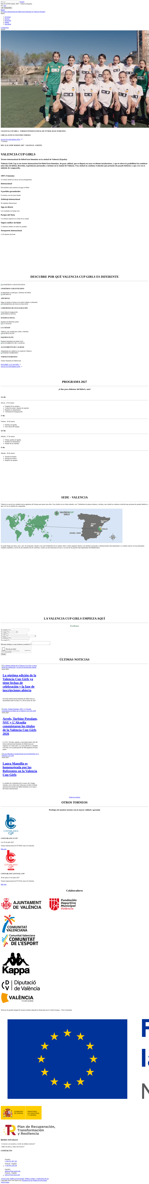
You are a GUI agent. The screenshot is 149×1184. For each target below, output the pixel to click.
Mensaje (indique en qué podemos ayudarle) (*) (16, 644)
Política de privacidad (17, 1178)
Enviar (3, 654)
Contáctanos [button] (5, 27)
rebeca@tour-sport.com (12, 1175)
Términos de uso (27, 1180)
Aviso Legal (5, 1178)
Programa (8, 20)
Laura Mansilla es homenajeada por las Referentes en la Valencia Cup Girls (20, 769)
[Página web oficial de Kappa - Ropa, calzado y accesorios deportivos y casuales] (16, 976)
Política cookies (30, 1178)
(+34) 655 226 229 (11, 1165)
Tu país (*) (4, 636)
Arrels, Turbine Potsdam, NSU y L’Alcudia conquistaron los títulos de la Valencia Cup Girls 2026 (20, 726)
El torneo (8, 17)
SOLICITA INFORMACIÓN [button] (11, 139)
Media (7, 22)
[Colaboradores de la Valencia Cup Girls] (39, 911)
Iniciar (3, 10)
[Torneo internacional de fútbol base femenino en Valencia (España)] (23, 12)
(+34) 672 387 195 (11, 1161)
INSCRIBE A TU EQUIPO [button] (10, 364)
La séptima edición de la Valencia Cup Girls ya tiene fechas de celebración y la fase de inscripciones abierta (19, 682)
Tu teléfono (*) (5, 638)
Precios (7, 19)
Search (22, 2)
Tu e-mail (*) (5, 640)
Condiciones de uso (42, 1178)
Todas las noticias (74, 797)
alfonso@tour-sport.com (12, 1171)
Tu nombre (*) (5, 630)
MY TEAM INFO (6, 8)
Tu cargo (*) (5, 632)
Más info (3, 849)
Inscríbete (8, 24)
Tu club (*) (4, 634)
